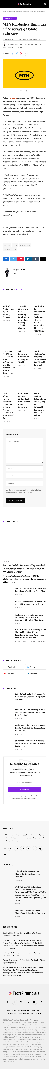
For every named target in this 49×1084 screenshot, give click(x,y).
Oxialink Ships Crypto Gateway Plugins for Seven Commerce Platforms (28, 874)
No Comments (9, 48)
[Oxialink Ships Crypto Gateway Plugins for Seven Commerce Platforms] (8, 875)
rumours (13, 98)
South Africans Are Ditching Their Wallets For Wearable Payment (40, 358)
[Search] (45, 4)
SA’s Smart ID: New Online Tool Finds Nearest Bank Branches (24, 400)
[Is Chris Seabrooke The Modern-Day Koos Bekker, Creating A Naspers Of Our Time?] (8, 698)
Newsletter (23, 1010)
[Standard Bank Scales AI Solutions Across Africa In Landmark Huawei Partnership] (8, 744)
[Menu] (4, 4)
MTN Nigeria (25, 245)
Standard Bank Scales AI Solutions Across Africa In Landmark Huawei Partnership (30, 743)
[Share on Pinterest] (21, 54)
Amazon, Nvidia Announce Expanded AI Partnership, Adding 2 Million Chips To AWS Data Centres (24, 568)
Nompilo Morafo (10, 249)
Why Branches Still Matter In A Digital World (23, 356)
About (38, 1014)
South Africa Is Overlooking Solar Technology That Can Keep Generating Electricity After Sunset (39, 318)
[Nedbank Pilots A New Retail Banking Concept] (9, 298)
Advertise (12, 1014)
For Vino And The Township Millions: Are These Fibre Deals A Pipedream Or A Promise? (30, 712)
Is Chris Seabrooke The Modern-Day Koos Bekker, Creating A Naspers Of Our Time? (30, 697)
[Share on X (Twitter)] (17, 54)
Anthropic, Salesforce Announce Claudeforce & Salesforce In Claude (30, 911)
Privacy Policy (23, 798)
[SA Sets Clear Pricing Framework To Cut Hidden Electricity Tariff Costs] (8, 605)
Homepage (11, 1010)
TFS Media (33, 1020)
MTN (15, 245)
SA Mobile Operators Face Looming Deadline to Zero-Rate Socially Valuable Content (23, 317)
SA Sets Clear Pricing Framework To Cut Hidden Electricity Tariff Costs (30, 602)
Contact (36, 1010)
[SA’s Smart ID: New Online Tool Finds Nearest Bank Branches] (24, 385)
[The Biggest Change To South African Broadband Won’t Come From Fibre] (8, 592)
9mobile (7, 245)
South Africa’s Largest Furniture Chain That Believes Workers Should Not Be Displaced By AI (8, 405)
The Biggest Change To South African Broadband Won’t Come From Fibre (30, 589)
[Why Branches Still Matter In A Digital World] (24, 343)
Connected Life (10, 18)
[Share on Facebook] (13, 54)
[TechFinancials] (24, 4)
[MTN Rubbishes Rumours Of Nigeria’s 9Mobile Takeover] (24, 87)
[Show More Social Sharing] (26, 54)
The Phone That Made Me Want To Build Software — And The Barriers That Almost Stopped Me (9, 362)
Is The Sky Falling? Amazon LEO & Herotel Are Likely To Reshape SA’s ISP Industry (30, 728)
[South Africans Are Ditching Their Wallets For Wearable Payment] (40, 343)
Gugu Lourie (14, 44)
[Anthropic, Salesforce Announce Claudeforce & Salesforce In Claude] (8, 914)
